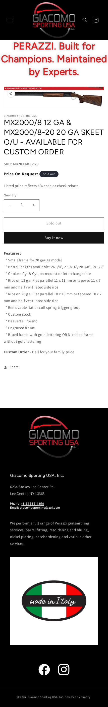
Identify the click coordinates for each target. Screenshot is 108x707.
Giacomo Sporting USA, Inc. (46, 697)
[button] (10, 20)
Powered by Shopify (78, 697)
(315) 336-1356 (32, 503)
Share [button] (14, 367)
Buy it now (54, 237)
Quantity (10, 195)
